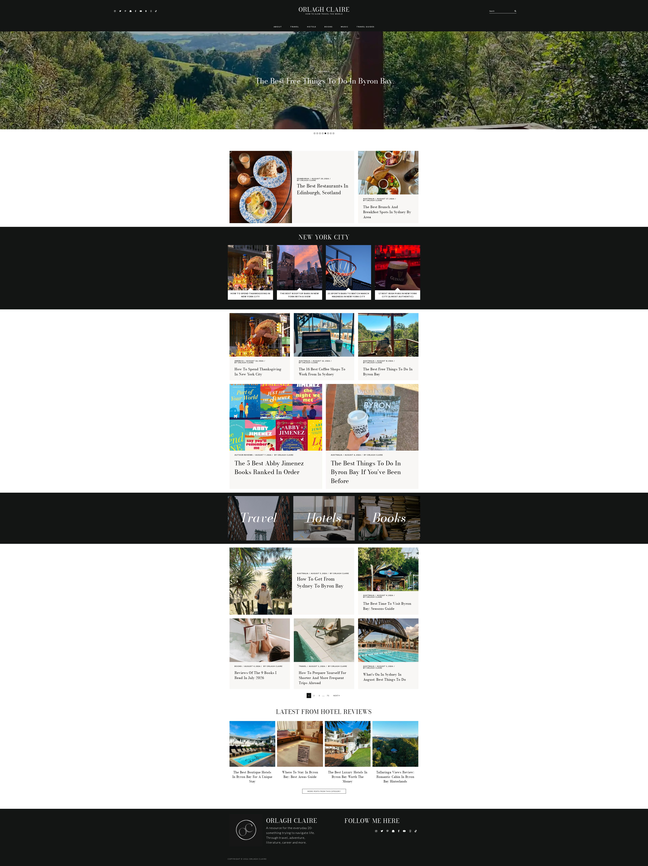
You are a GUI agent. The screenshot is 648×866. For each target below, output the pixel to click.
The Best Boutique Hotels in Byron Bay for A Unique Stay (252, 776)
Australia (324, 66)
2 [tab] (317, 133)
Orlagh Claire (324, 10)
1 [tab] (314, 133)
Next (336, 696)
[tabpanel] (324, 80)
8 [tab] (333, 133)
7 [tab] (330, 133)
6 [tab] (328, 133)
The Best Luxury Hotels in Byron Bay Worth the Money (347, 776)
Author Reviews (244, 455)
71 (329, 695)
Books (238, 666)
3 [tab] (320, 133)
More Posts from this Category (324, 791)
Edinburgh (303, 178)
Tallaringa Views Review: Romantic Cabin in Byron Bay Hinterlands (395, 776)
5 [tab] (325, 133)
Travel (302, 666)
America (239, 361)
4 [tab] (322, 133)
